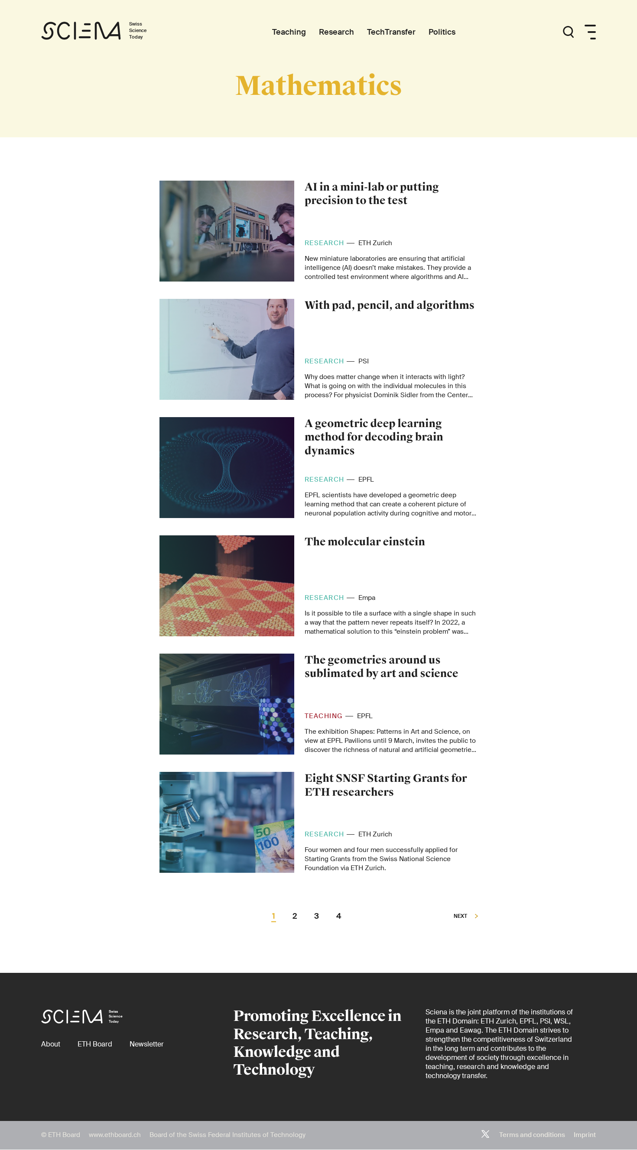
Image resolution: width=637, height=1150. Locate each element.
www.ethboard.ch (115, 1135)
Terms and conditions (532, 1135)
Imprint (585, 1135)
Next (461, 916)
